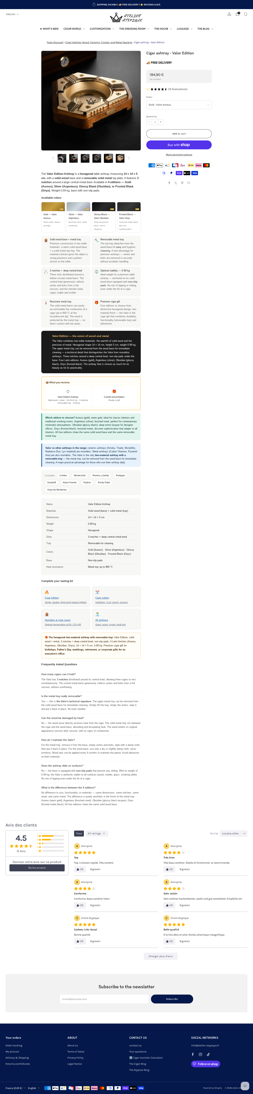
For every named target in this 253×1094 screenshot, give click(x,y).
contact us (135, 1045)
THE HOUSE (161, 28)
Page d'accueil (55, 42)
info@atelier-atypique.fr (205, 1045)
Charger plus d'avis (161, 956)
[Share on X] (176, 183)
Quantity (151, 116)
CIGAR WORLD (72, 28)
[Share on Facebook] (169, 183)
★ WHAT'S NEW (49, 28)
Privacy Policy (75, 1057)
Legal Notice (74, 1063)
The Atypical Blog (139, 1070)
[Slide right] (129, 158)
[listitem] (126, 4)
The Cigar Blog (137, 1063)
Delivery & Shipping (17, 1057)
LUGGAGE (183, 28)
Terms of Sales (75, 1051)
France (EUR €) (14, 1088)
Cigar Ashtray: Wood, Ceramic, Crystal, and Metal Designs (98, 42)
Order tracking (14, 1045)
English (10, 14)
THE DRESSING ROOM (132, 28)
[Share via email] (189, 183)
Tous (79, 833)
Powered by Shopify (212, 1088)
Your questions (138, 1051)
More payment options (179, 154)
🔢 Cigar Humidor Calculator (146, 1057)
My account (12, 1051)
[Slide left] (53, 158)
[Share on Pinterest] (182, 183)
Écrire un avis (37, 867)
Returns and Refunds (18, 1063)
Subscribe (172, 999)
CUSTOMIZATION (100, 28)
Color (149, 97)
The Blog (203, 28)
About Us (72, 1045)
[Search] (245, 14)
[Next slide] (133, 101)
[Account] (229, 14)
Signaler (95, 869)
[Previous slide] (48, 101)
